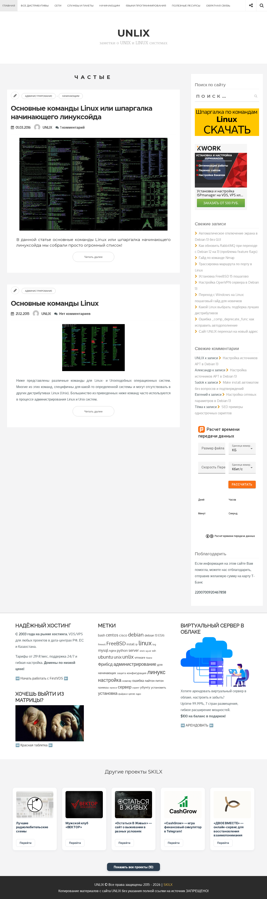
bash (101, 635)
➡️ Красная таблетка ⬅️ (34, 745)
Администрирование (38, 96)
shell (142, 650)
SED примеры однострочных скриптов (219, 410)
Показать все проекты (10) (133, 867)
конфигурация (136, 673)
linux (145, 643)
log (154, 644)
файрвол (123, 693)
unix (118, 657)
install (131, 644)
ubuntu (105, 657)
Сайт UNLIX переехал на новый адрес (228, 331)
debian (136, 634)
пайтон (150, 681)
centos (112, 635)
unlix (128, 656)
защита (121, 673)
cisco (123, 635)
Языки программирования (146, 5)
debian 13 (151, 635)
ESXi (161, 635)
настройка (109, 680)
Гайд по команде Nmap (216, 258)
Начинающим (109, 5)
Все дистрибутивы (35, 5)
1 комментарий (72, 127)
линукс (156, 672)
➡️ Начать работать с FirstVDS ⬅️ (41, 678)
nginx (112, 650)
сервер (124, 687)
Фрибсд (105, 664)
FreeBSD (116, 643)
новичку (126, 680)
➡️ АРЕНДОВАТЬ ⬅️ (197, 725)
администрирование (134, 664)
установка (107, 693)
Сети (57, 5)
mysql (103, 650)
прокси (113, 687)
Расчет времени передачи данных (235, 536)
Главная (9, 5)
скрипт (135, 687)
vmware (140, 657)
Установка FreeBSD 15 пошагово (224, 276)
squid (148, 650)
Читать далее (99, 258)
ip (136, 644)
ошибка (138, 680)
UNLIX (47, 127)
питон (159, 680)
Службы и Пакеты (80, 5)
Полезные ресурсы (186, 5)
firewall (102, 644)
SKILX (168, 885)
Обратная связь (218, 5)
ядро (138, 693)
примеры (103, 687)
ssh (154, 650)
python (122, 650)
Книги (149, 657)
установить (158, 687)
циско (131, 693)
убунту (145, 687)
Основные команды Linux (54, 303)
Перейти (25, 842)
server (133, 650)
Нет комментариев (75, 314)
